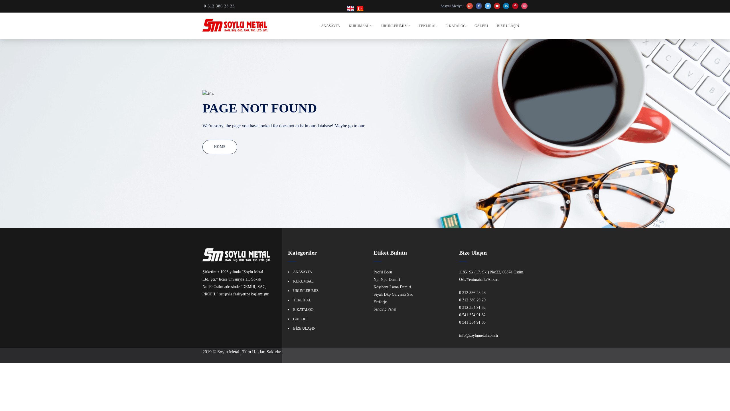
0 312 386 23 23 (219, 6)
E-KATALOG (455, 26)
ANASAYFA (330, 26)
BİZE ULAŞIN (508, 26)
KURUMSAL (359, 26)
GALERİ (481, 26)
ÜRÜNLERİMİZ (394, 26)
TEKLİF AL (428, 26)
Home (220, 147)
